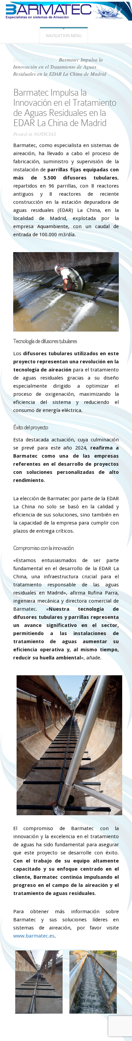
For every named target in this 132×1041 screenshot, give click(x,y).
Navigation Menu (64, 35)
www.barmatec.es (33, 936)
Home (19, 59)
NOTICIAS (42, 59)
